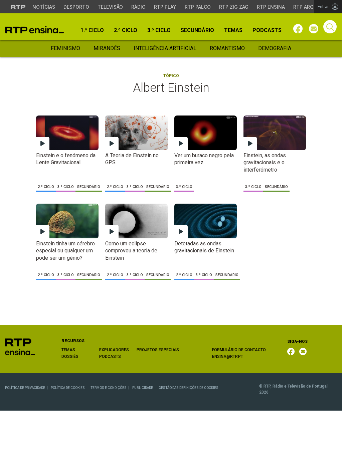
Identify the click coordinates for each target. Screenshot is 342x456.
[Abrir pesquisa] (330, 26)
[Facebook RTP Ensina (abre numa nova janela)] (291, 351)
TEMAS (68, 350)
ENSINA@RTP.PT (227, 356)
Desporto (76, 7)
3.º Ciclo (159, 30)
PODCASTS (110, 356)
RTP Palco (198, 7)
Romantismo (227, 48)
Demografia (274, 48)
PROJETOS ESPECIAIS (158, 350)
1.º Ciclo (92, 30)
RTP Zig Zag (233, 7)
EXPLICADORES (114, 350)
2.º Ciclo (125, 30)
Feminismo (65, 48)
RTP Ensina (271, 7)
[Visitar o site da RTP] (18, 6)
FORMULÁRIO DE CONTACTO (239, 350)
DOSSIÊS (69, 356)
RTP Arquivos (310, 7)
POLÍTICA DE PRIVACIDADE (25, 388)
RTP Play (165, 7)
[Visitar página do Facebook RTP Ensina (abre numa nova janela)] (298, 28)
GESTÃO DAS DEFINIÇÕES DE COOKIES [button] (188, 388)
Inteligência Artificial (165, 48)
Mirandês (107, 48)
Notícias (43, 7)
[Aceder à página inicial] (34, 29)
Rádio (138, 7)
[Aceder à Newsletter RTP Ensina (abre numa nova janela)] (313, 28)
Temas (233, 30)
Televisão (110, 7)
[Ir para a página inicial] (20, 346)
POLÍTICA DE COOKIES (68, 388)
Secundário (197, 30)
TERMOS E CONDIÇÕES (109, 388)
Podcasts (267, 30)
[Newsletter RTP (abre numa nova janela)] (303, 351)
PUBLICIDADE (142, 388)
